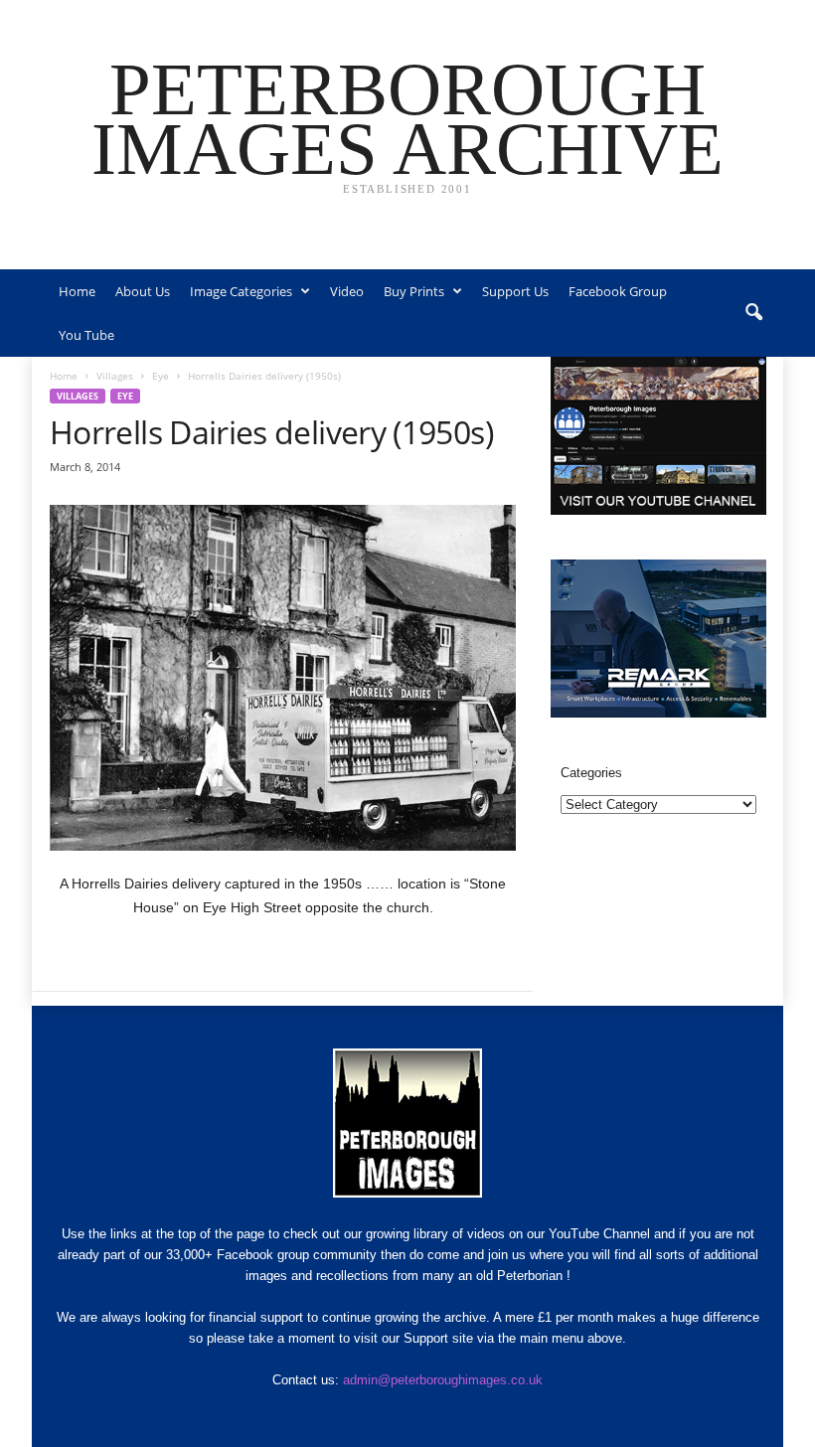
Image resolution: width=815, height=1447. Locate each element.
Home (77, 291)
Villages (114, 376)
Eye (160, 376)
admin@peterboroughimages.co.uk (443, 1379)
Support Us (515, 291)
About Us (142, 291)
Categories (591, 772)
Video (347, 291)
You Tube (86, 335)
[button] (753, 313)
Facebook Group (618, 291)
